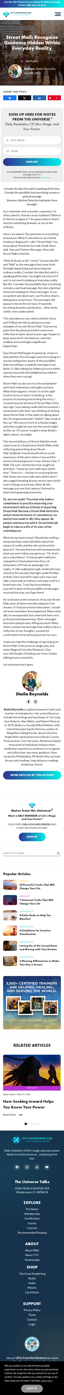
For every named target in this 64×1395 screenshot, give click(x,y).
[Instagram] (27, 1167)
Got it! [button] (32, 1388)
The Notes (32, 1209)
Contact (32, 1319)
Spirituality (32, 61)
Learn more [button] (47, 1380)
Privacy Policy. (46, 177)
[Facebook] (17, 1167)
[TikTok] (37, 1167)
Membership (32, 1213)
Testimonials (32, 1259)
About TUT (32, 1255)
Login (32, 1324)
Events (32, 1223)
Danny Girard (9, 1094)
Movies (32, 1287)
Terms (32, 1314)
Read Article (9, 1114)
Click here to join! (36, 5)
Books (32, 1278)
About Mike (32, 1250)
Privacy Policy (32, 1310)
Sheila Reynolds (46, 69)
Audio (32, 1283)
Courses (32, 1228)
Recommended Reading (32, 1232)
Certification (32, 1218)
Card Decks (32, 1292)
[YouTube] (47, 1167)
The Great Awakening (32, 1273)
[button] (58, 14)
